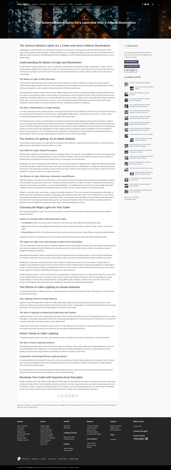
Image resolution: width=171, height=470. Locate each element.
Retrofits (89, 447)
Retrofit (52, 4)
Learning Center (68, 450)
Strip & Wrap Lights (46, 430)
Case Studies (92, 439)
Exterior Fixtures (91, 445)
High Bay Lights (45, 426)
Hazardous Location (23, 440)
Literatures (113, 439)
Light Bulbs (67, 426)
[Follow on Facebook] (142, 4)
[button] (153, 4)
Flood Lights (20, 428)
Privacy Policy (63, 459)
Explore (85, 19)
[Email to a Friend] (66, 396)
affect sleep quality (60, 302)
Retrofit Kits (67, 428)
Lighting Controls (70, 433)
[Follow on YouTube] (148, 4)
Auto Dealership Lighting (94, 434)
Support (79, 4)
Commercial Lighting (93, 426)
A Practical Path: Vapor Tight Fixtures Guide (141, 168)
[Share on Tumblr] (76, 396)
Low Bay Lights (44, 428)
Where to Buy (138, 421)
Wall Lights (20, 430)
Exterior (20, 421)
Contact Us (35, 459)
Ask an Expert (35, 389)
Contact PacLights (140, 431)
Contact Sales (137, 426)
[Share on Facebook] (58, 396)
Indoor (34, 4)
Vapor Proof (43, 444)
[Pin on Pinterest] (69, 396)
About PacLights (68, 448)
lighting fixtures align (50, 226)
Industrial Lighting (92, 428)
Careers (43, 459)
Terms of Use (52, 459)
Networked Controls (69, 437)
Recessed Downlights (46, 436)
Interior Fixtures (91, 443)
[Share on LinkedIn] (73, 396)
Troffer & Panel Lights (46, 434)
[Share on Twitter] (62, 396)
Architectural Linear (46, 432)
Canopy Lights (21, 432)
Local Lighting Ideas (130, 199)
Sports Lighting (91, 430)
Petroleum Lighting (92, 432)
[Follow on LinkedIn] (145, 4)
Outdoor (43, 4)
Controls (62, 4)
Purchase (88, 4)
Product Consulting (115, 426)
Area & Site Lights (22, 426)
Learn (70, 4)
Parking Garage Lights (23, 434)
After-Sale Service (115, 430)
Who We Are (25, 459)
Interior (43, 421)
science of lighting (60, 55)
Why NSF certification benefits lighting (140, 83)
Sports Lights (21, 436)
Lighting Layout (114, 428)
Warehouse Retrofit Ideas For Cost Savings (141, 134)
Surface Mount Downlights (48, 438)
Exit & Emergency (45, 440)
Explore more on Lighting (131, 197)
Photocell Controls (69, 439)
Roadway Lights (21, 438)
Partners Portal (74, 459)
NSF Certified (44, 442)
